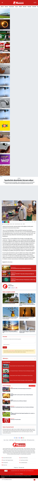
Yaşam (16, 6)
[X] (16, 438)
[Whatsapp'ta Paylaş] (6, 222)
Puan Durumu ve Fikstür (24, 460)
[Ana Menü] (2, 2)
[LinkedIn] (20, 438)
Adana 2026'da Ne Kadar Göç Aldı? (9, 303)
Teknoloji (29, 6)
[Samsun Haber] (5, 286)
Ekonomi (24, 6)
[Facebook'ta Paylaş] (3, 222)
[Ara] (35, 2)
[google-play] (21, 467)
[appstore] (16, 467)
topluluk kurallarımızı (11, 350)
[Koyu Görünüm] (34, 2)
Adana (19, 178)
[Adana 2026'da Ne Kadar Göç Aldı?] (11, 298)
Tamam (3, 477)
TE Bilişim (21, 473)
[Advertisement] (19, 193)
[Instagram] (14, 288)
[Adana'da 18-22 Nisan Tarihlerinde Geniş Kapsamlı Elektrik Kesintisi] (27, 311)
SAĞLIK (20, 6)
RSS (6, 470)
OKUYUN (33, 475)
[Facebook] (11, 288)
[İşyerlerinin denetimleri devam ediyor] (19, 210)
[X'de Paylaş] (5, 222)
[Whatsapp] (23, 438)
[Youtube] (16, 288)
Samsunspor (11, 6)
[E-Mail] (9, 288)
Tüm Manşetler (5, 462)
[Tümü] (34, 358)
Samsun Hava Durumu (24, 457)
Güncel (2, 6)
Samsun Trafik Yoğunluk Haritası (8, 460)
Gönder (4, 347)
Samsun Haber (11, 285)
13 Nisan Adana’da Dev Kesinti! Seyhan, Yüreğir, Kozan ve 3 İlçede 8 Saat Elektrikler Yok (10, 332)
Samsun (6, 6)
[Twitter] (13, 288)
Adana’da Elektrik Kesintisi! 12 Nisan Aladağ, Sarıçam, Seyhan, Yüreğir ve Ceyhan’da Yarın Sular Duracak (27, 332)
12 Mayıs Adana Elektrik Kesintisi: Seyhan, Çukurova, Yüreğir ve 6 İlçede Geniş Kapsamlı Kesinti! (27, 304)
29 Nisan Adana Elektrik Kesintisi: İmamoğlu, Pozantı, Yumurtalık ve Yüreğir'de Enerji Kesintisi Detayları (10, 318)
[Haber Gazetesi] (18, 2)
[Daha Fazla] (8, 222)
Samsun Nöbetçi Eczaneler (7, 457)
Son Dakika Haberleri (23, 462)
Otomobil (34, 6)
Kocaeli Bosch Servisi (8, 479)
